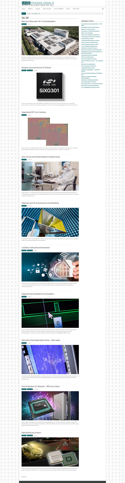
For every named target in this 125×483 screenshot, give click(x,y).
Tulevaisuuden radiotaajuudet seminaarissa (89, 48)
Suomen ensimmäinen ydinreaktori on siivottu (89, 44)
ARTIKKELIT (30, 9)
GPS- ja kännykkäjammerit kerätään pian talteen (90, 87)
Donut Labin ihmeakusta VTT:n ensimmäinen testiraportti (92, 83)
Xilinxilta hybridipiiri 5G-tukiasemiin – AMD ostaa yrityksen (41, 386)
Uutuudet (30, 70)
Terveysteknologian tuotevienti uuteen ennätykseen (90, 36)
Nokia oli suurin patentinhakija (87, 33)
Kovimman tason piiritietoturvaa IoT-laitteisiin (36, 67)
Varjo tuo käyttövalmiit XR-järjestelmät (88, 66)
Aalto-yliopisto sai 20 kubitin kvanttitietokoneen (90, 31)
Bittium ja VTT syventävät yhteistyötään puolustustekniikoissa (88, 77)
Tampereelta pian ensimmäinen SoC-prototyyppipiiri (38, 293)
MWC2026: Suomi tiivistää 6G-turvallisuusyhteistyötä (91, 50)
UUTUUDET (37, 9)
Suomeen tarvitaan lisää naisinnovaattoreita (89, 42)
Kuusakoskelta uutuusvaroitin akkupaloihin (89, 55)
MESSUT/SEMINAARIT (58, 9)
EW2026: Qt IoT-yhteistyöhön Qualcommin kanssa (90, 35)
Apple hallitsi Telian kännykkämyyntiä (88, 64)
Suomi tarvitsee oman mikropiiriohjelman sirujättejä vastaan (41, 156)
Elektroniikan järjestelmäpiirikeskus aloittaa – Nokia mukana (41, 340)
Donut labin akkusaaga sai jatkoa (87, 38)
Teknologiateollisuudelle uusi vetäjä (87, 68)
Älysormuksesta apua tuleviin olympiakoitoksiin (90, 85)
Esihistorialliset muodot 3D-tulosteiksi (88, 81)
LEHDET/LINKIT (76, 9)
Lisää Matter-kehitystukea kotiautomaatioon (36, 247)
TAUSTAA (68, 9)
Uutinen (24, 24)
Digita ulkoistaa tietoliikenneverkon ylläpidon (89, 80)
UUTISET (23, 9)
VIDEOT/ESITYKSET (47, 9)
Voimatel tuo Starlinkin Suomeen (87, 57)
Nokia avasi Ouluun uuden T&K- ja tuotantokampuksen (38, 21)
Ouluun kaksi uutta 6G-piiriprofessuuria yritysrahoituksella (40, 202)
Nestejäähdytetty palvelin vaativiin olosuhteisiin (90, 27)
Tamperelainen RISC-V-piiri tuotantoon (34, 112)
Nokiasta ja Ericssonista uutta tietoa (88, 29)
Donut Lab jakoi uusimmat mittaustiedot (89, 59)
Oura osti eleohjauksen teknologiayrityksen (89, 46)
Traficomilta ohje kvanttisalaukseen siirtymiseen (90, 40)
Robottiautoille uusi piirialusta (31, 432)
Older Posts (24, 476)
